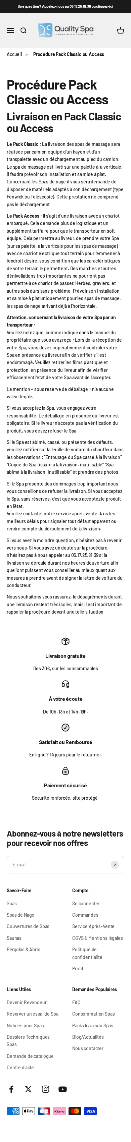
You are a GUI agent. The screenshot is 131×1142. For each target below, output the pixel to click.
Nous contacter (87, 1048)
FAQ (76, 1002)
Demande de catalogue (30, 1056)
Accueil (14, 54)
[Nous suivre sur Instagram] (45, 1089)
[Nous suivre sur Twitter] (28, 1089)
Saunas (14, 938)
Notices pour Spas (25, 1025)
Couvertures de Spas (28, 926)
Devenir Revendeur (27, 1002)
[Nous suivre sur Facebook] (11, 1089)
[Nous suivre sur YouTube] (62, 1089)
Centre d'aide (20, 1067)
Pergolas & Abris (23, 949)
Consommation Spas (93, 1014)
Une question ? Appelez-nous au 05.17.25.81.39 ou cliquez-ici (65, 6)
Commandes (85, 915)
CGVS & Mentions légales (97, 938)
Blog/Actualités (88, 1037)
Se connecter (85, 903)
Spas (11, 903)
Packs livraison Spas (92, 1025)
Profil (77, 968)
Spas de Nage (20, 915)
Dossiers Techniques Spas (28, 1040)
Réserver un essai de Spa (32, 1014)
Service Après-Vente (93, 926)
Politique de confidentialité (87, 953)
